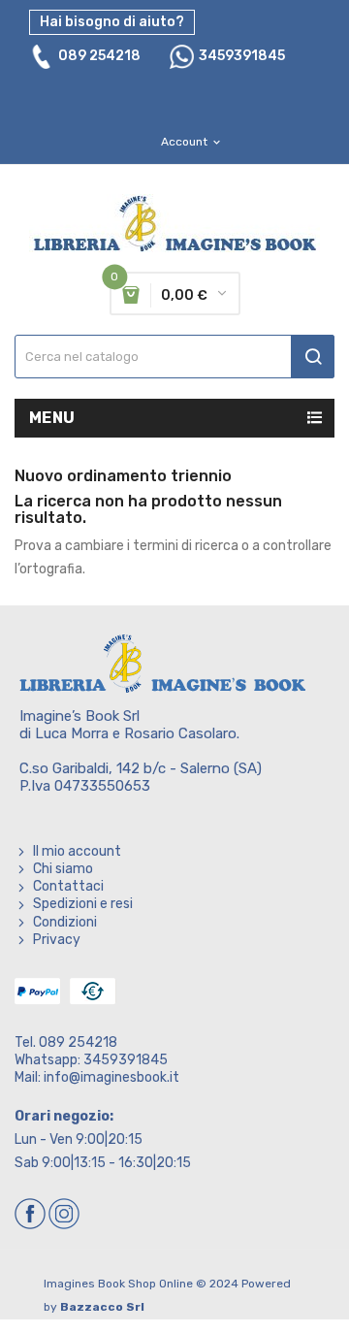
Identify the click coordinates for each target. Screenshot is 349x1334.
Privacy (56, 939)
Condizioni (65, 922)
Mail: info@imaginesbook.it (97, 1077)
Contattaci (68, 886)
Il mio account (77, 851)
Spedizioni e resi (83, 903)
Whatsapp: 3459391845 (91, 1060)
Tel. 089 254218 (66, 1042)
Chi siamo (63, 869)
